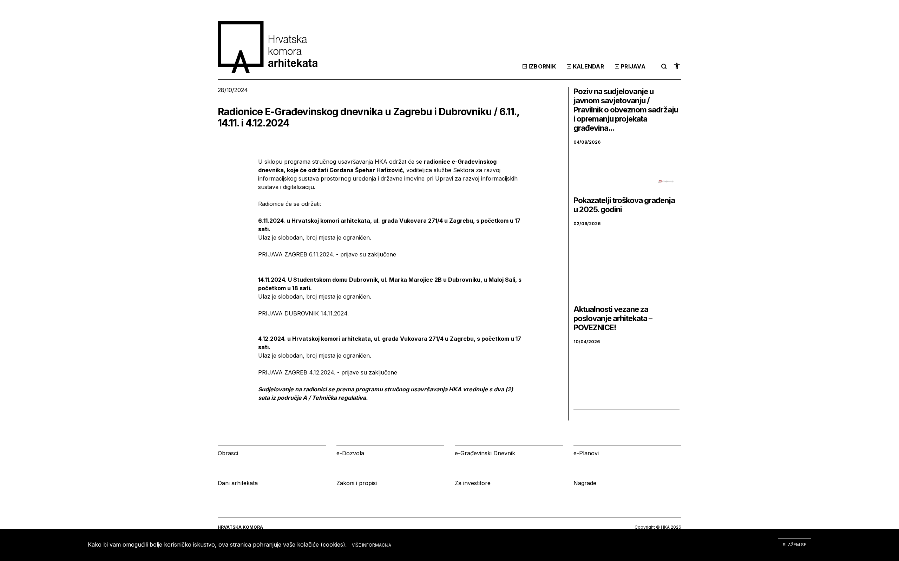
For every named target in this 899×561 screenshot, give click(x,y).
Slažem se (794, 544)
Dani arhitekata (238, 483)
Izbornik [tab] (542, 66)
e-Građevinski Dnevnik (485, 453)
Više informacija (371, 545)
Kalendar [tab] (588, 66)
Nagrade (584, 483)
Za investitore (473, 483)
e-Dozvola (350, 453)
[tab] (663, 66)
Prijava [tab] (633, 66)
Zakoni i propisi (356, 483)
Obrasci (228, 453)
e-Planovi (586, 453)
